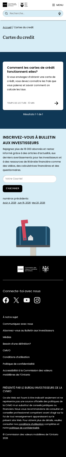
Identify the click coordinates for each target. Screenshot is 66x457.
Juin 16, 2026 (24, 203)
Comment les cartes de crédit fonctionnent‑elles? (31, 70)
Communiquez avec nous (18, 324)
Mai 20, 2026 (38, 203)
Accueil (7, 28)
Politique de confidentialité (19, 364)
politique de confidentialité (24, 428)
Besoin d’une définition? (17, 344)
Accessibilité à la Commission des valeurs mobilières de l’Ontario (27, 373)
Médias (7, 337)
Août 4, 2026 (9, 203)
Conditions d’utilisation (16, 357)
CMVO (6, 351)
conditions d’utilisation (31, 424)
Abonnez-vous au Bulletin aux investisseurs (28, 331)
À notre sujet (10, 317)
